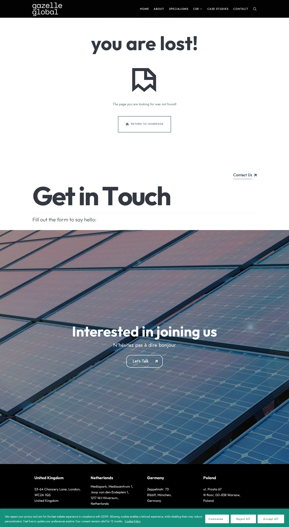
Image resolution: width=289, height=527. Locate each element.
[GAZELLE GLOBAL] (47, 9)
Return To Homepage (147, 124)
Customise (215, 519)
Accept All (270, 519)
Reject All (243, 519)
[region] (144, 518)
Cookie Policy (133, 521)
